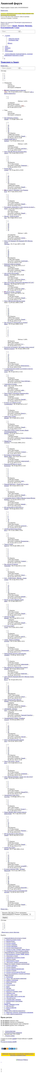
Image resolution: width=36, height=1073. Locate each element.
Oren (5, 710)
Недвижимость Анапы (21, 1055)
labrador (6, 275)
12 (8, 358)
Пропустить (4, 10)
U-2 (22, 344)
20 (8, 176)
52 (8, 310)
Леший (6, 119)
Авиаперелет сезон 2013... (12, 795)
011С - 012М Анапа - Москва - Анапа (15, 578)
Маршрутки (7, 441)
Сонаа (6, 627)
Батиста (23, 413)
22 (8, 179)
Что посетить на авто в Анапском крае (15, 890)
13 (8, 359)
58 (8, 881)
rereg (22, 481)
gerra (5, 763)
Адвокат (23, 452)
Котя (5, 385)
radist (22, 390)
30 (8, 131)
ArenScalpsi (24, 261)
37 (8, 250)
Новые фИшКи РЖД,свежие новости (15, 812)
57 (8, 880)
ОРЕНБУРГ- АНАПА (10, 709)
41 (8, 256)
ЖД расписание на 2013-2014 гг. (14, 833)
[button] (4, 80)
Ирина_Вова (8, 456)
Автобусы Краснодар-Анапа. (12, 529)
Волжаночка (24, 541)
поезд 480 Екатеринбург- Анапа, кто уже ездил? (18, 776)
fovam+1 (23, 809)
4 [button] (4, 78)
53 (8, 311)
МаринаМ (7, 870)
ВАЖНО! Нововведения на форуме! (15, 90)
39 (8, 253)
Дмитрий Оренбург (27, 715)
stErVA (23, 636)
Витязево (28, 26)
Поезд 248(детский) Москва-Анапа (14, 301)
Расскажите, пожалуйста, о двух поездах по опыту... (19, 207)
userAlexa (24, 148)
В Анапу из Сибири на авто (12, 402)
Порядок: (18, 914)
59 (8, 883)
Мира (6, 324)
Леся (5, 741)
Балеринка (7, 465)
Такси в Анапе (8, 544)
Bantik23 (6, 499)
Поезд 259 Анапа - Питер (11, 761)
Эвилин (23, 736)
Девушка (6, 244)
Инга (5, 530)
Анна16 (6, 719)
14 (8, 361)
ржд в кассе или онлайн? (11, 273)
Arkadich (6, 655)
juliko (5, 601)
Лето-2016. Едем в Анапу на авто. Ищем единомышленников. (16, 431)
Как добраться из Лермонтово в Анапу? (16, 667)
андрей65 (24, 866)
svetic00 (6, 669)
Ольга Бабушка (25, 381)
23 (8, 181)
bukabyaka (24, 673)
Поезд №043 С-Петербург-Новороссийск (16, 393)
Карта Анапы (13, 1055)
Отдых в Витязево (20, 1053)
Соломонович (8, 404)
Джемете (21, 26)
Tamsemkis (7, 566)
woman (6, 170)
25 (8, 692)
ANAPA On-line (5, 1053)
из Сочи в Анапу (9, 626)
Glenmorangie (25, 650)
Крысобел (24, 887)
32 (8, 230)
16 (8, 753)
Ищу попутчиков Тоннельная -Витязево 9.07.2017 (19, 282)
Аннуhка (7, 796)
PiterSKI (23, 399)
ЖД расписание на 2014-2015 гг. (14, 507)
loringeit (6, 485)
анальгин (23, 525)
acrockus (6, 641)
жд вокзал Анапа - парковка (12, 291)
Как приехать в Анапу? (11, 117)
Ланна (6, 395)
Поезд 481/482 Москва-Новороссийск (15, 151)
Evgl (5, 191)
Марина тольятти (9, 348)
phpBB (14, 1038)
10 (8, 355)
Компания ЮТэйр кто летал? (12, 464)
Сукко (16, 27)
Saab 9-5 (6, 546)
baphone (6, 141)
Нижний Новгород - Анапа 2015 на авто (16, 484)
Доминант (24, 165)
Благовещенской (7, 27)
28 (8, 128)
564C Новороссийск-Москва (12, 699)
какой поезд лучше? (10, 416)
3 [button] (4, 77)
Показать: (5, 912)
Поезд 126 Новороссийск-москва (14, 740)
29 (8, 130)
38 (8, 251)
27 (8, 127)
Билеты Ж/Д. (8, 168)
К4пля (23, 279)
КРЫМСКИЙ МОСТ (10, 139)
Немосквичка (25, 365)
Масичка (6, 284)
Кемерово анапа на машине (12, 264)
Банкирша (7, 265)
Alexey (6, 153)
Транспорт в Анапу (10, 62)
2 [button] (4, 75)
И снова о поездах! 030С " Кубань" (14, 869)
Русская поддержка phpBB (9, 1041)
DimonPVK (24, 792)
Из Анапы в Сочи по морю (12, 455)
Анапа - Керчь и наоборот (12, 639)
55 (8, 315)
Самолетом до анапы (10, 384)
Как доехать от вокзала (11, 564)
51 (8, 308)
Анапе (14, 26)
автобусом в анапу (9, 847)
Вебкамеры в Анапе (29, 1053)
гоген (6, 372)
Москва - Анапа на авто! (11, 216)
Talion (22, 270)
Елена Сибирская (26, 438)
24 (8, 182)
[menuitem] (13, 38)
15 (8, 752)
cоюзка (23, 238)
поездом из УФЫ (9, 616)
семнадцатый (25, 461)
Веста (6, 679)
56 (8, 878)
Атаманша (24, 773)
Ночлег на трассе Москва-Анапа (14, 599)
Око (5, 218)
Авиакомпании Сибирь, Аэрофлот (14, 718)
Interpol (6, 433)
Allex (5, 92)
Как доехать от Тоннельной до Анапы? (16, 322)
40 (8, 255)
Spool (5, 208)
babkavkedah (24, 664)
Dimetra (6, 701)
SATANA (7, 442)
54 (8, 313)
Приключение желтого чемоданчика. (15, 653)
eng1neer (6, 892)
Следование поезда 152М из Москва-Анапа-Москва (19, 498)
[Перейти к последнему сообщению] (24, 105)
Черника (23, 830)
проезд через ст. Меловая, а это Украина (16, 190)
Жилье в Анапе (12, 1053)
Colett (6, 778)
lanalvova (7, 293)
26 (8, 125)
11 (8, 356)
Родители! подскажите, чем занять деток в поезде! (19, 347)
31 (8, 228)
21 (8, 178)
